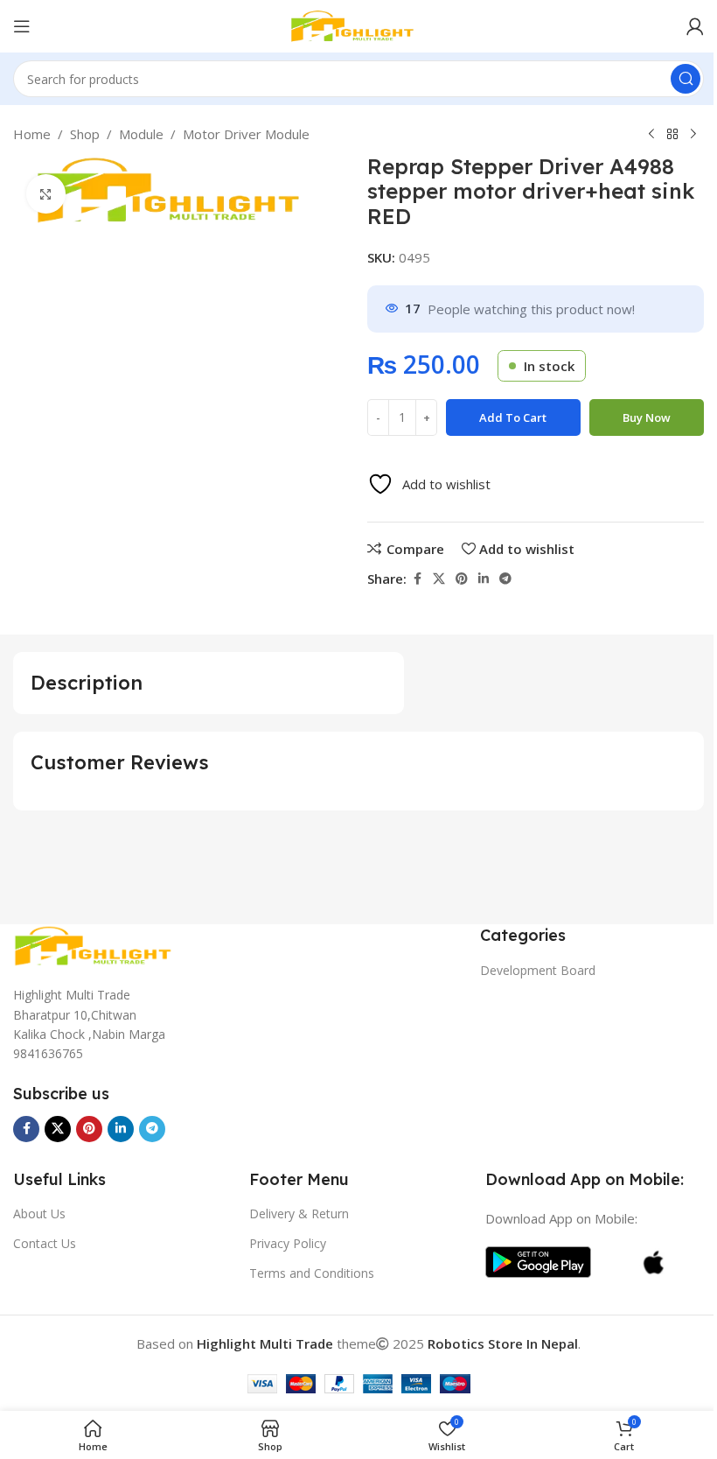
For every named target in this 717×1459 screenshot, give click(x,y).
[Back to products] (672, 134)
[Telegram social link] (505, 579)
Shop (85, 134)
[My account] (695, 26)
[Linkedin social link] (483, 579)
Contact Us (44, 1243)
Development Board (537, 970)
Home (32, 134)
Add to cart (512, 417)
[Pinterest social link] (461, 579)
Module (141, 134)
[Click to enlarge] (46, 194)
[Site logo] (358, 24)
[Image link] (100, 944)
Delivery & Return (299, 1213)
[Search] (685, 79)
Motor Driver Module (246, 134)
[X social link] (439, 579)
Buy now (647, 417)
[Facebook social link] (417, 579)
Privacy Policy (287, 1243)
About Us (39, 1213)
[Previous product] (651, 134)
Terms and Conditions (311, 1273)
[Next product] (693, 134)
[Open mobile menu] (21, 26)
